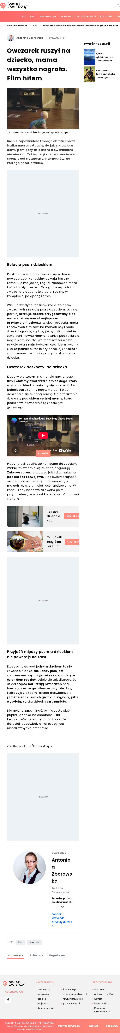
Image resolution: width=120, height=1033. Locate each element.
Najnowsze (16, 955)
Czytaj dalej (74, 516)
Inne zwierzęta (48, 16)
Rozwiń (43, 453)
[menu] (8, 1000)
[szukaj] (118, 5)
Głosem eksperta (86, 16)
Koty (32, 16)
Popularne (57, 955)
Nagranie (35, 942)
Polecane (36, 955)
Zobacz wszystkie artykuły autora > (62, 920)
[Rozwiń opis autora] (62, 907)
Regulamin (112, 1026)
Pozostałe (106, 16)
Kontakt (93, 1026)
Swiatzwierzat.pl (17, 25)
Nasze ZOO (66, 16)
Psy (24, 16)
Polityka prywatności (69, 1026)
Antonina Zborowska (29, 38)
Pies (20, 942)
